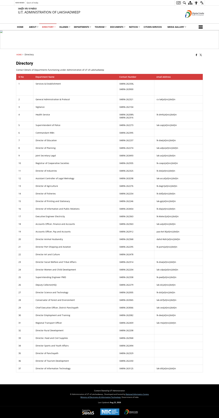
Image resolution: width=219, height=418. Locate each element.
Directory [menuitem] (48, 26)
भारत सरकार (19, 2)
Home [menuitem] (20, 26)
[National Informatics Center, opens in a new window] (110, 412)
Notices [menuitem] (133, 26)
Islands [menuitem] (63, 26)
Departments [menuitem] (81, 26)
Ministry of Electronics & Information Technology (100, 397)
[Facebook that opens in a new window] (196, 55)
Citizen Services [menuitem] (153, 26)
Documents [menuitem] (116, 26)
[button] (201, 27)
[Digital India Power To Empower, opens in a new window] (131, 412)
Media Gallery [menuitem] (175, 26)
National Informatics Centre (137, 394)
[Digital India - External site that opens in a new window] (191, 20)
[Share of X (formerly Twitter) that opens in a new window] (201, 55)
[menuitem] (178, 3)
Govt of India (32, 2)
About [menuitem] (32, 26)
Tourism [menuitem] (99, 26)
